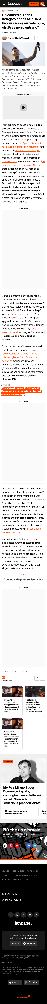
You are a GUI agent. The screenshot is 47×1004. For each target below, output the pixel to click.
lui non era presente (22, 314)
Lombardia (23, 671)
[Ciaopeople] (23, 997)
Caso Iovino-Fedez (11, 11)
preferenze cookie (21, 879)
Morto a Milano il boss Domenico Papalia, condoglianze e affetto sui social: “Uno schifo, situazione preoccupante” (22, 795)
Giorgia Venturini (22, 38)
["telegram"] (35, 845)
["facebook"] (29, 845)
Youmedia (6, 871)
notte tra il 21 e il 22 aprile (27, 150)
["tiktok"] (5, 845)
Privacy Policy (33, 871)
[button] (42, 38)
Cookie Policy (7, 875)
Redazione (6, 879)
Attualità (5, 671)
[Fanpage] (23, 923)
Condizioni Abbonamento (26, 875)
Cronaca (14, 671)
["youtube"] (17, 845)
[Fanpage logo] (15, 3)
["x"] (23, 845)
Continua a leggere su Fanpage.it (23, 579)
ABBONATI (34, 3)
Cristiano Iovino (9, 161)
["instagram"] (11, 845)
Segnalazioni (18, 871)
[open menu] (3, 4)
